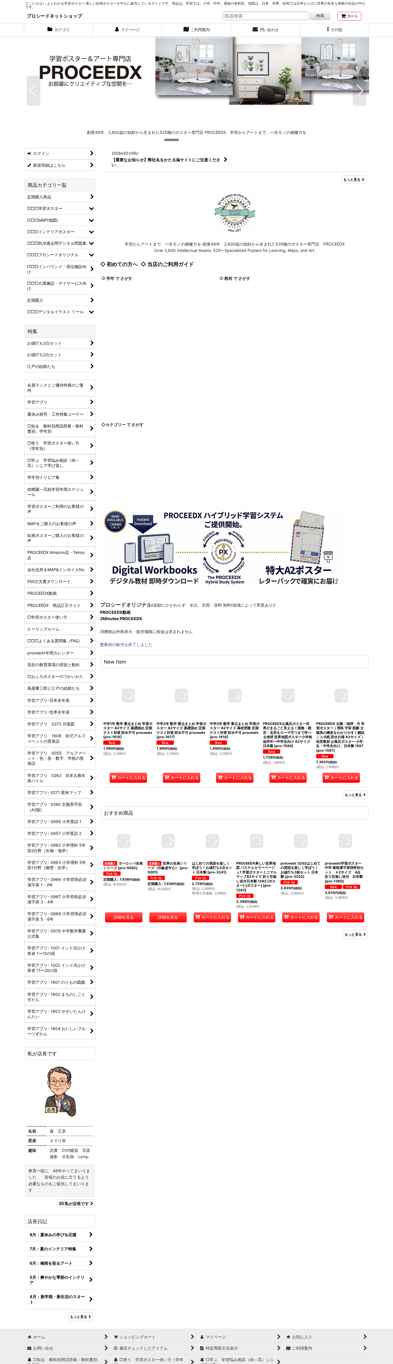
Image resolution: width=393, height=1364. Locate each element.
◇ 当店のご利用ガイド (167, 264)
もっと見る (351, 179)
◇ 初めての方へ (119, 264)
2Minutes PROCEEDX (121, 618)
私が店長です (77, 1203)
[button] (334, 30)
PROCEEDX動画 (115, 612)
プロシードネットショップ (54, 16)
